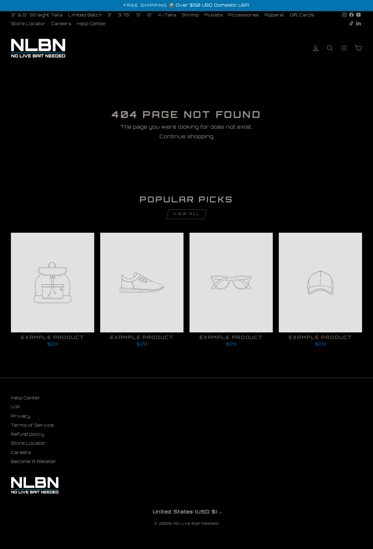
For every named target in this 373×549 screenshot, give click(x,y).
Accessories (243, 15)
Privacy (20, 417)
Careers (61, 24)
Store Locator (28, 24)
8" (150, 15)
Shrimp (190, 15)
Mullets (214, 15)
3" (110, 15)
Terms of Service (32, 426)
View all (186, 214)
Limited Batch (85, 15)
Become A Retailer (34, 462)
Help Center (91, 24)
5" (139, 15)
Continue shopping (186, 137)
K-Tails (167, 15)
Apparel (274, 15)
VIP (15, 408)
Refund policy (27, 435)
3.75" (124, 15)
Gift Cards (302, 15)
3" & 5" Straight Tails (37, 15)
